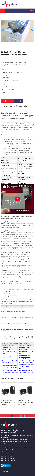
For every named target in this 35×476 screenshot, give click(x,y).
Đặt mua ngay (8, 101)
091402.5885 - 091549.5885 (10, 80)
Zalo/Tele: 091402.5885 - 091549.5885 (12, 72)
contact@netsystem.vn (8, 75)
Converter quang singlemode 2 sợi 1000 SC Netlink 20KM (26, 371)
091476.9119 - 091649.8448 (10, 95)
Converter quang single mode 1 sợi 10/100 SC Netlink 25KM (9, 371)
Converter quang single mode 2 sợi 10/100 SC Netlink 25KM (9, 366)
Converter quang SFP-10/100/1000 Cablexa (7, 357)
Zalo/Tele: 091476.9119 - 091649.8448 (12, 87)
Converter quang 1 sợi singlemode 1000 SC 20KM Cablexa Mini (8, 402)
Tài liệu (19, 101)
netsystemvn (5, 78)
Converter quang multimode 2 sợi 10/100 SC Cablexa (9, 362)
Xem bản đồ (6, 471)
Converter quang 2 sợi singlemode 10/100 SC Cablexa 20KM (24, 357)
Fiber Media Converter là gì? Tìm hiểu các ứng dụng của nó (17, 317)
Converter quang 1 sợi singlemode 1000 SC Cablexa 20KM (25, 347)
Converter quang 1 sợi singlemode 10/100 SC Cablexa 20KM (8, 347)
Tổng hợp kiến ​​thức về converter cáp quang (13, 311)
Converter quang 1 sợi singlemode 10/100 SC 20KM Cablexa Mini (25, 402)
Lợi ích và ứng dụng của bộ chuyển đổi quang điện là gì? (16, 323)
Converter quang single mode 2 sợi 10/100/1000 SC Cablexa (26, 366)
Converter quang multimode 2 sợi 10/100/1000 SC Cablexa (26, 362)
